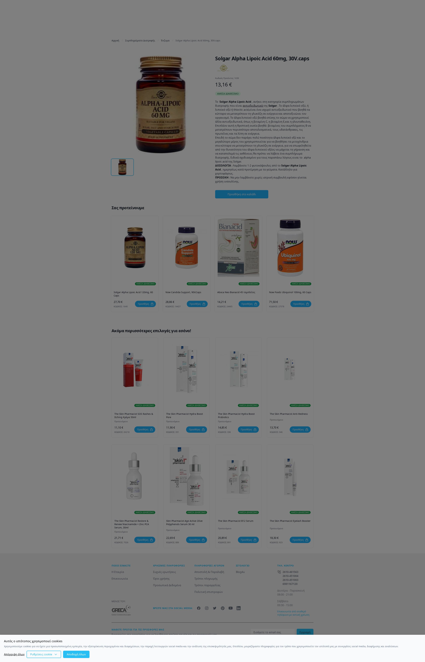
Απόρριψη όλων (14, 654)
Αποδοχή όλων (76, 654)
